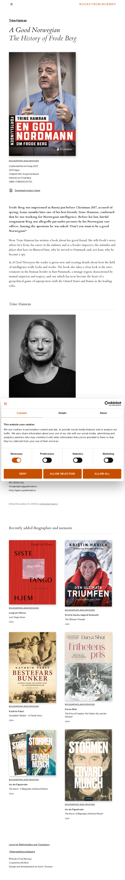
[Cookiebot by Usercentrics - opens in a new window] (107, 403)
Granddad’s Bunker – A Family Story (25, 715)
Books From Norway (97, 4)
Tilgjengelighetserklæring (22, 851)
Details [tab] (63, 413)
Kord (40, 866)
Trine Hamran (18, 20)
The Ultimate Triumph (75, 619)
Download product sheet (27, 190)
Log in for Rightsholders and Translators (29, 844)
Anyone (49, 866)
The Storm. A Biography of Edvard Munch (84, 813)
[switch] (47, 460)
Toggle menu (11, 4)
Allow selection (62, 473)
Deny (23, 473)
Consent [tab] (22, 413)
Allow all (102, 473)
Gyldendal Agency (48, 503)
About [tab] (103, 413)
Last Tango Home (17, 617)
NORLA (25, 862)
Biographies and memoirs (24, 160)
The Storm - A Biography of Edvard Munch (28, 788)
